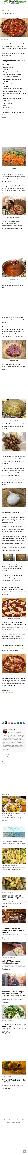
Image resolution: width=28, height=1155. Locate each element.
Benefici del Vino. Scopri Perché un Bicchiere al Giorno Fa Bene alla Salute (13, 994)
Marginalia (5, 988)
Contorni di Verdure (7, 892)
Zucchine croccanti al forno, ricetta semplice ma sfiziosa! (13, 898)
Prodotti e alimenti (7, 924)
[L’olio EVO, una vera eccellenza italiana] (14, 949)
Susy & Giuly (5, 10)
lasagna (4, 763)
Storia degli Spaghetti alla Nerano (12, 841)
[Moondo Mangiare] (15, 2)
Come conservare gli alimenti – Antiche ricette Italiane (13, 930)
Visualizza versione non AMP (20, 1127)
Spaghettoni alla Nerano (9, 865)
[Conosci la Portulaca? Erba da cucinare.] (14, 1012)
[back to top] (24, 1151)
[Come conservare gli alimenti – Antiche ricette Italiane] (14, 916)
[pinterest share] (12, 723)
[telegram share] (24, 723)
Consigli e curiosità (7, 1020)
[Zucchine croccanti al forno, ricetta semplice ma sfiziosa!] (14, 883)
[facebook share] (3, 723)
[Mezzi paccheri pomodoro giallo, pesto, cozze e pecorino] (14, 804)
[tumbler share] (21, 723)
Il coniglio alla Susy (7, 692)
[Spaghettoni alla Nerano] (14, 856)
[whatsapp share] (18, 723)
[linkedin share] (15, 723)
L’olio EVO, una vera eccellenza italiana (11, 962)
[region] (14, 132)
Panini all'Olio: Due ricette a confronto (14, 1081)
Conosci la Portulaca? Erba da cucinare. (14, 1025)
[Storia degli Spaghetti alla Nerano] (14, 831)
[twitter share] (6, 722)
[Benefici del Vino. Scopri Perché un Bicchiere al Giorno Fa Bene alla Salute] (14, 979)
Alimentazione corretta (8, 957)
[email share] (9, 723)
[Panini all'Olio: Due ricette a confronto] (14, 1068)
